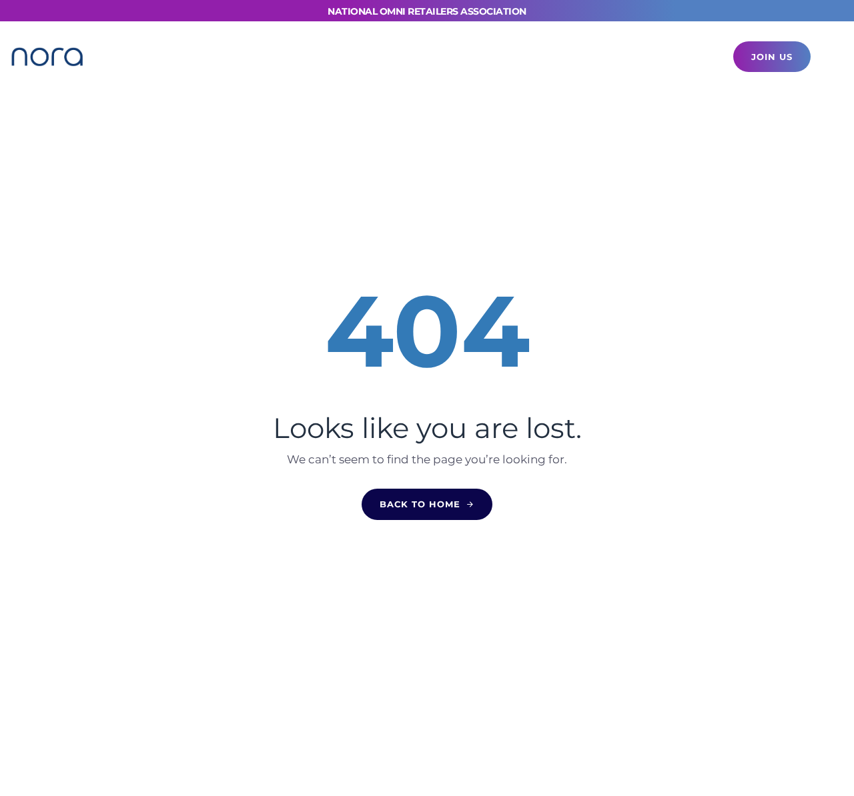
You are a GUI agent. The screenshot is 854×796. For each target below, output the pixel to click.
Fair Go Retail (483, 56)
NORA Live (274, 56)
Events (203, 56)
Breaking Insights (375, 56)
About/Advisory (585, 56)
